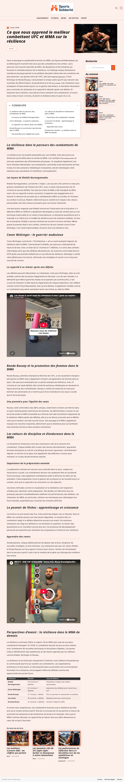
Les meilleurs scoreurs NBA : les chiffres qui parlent (16, 750)
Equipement (62, 761)
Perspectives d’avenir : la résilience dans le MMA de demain (60, 131)
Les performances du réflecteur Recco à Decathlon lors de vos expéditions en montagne (69, 753)
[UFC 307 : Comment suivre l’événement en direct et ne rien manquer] (92, 116)
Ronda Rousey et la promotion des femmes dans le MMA (25, 129)
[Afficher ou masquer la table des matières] (52, 105)
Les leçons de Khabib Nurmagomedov (25, 117)
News (34, 758)
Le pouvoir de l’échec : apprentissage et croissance (59, 122)
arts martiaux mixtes (68, 158)
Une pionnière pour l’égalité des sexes (25, 134)
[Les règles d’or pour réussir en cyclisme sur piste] (92, 84)
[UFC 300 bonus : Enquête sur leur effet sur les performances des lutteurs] (92, 100)
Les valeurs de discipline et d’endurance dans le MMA (59, 113)
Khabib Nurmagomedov (58, 77)
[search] (116, 8)
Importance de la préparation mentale (60, 117)
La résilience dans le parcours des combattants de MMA (22, 113)
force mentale (56, 83)
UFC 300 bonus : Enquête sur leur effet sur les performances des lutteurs (107, 101)
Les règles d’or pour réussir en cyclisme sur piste (107, 85)
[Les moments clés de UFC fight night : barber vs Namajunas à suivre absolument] (43, 738)
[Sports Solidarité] (62, 8)
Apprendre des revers (55, 127)
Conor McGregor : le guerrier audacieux (24, 121)
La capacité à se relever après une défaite (27, 125)
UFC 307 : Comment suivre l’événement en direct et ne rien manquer (107, 117)
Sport (11, 49)
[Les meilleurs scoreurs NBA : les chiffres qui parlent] (18, 738)
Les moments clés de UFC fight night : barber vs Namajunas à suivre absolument (43, 752)
